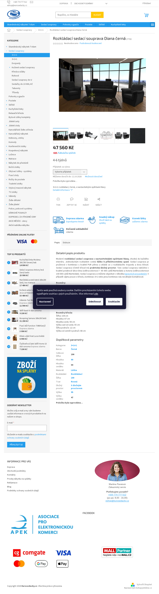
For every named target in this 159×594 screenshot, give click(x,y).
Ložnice (12, 154)
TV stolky (13, 192)
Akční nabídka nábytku (19, 225)
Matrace (12, 158)
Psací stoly (14, 175)
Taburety (16, 88)
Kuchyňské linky (16, 109)
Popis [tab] (57, 242)
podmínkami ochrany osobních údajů (26, 436)
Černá (74, 349)
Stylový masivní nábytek (20, 187)
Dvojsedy (16, 63)
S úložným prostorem (76, 387)
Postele (12, 100)
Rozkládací (76, 374)
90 (72, 359)
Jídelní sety (14, 121)
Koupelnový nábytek (18, 150)
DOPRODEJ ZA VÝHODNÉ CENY (22, 216)
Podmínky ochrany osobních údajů (23, 490)
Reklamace (12, 482)
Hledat (97, 14)
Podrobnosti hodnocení (91, 43)
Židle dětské (14, 200)
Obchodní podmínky (83, 3)
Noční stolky (14, 167)
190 (72, 377)
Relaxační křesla (16, 113)
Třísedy (15, 92)
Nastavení (45, 301)
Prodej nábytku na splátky (19, 478)
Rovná (74, 381)
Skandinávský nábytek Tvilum (22, 46)
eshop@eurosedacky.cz (117, 500)
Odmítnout (95, 301)
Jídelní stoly (14, 125)
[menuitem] (21, 24)
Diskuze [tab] (66, 242)
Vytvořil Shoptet (144, 584)
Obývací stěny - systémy (20, 171)
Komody (12, 142)
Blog (9, 486)
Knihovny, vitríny (16, 138)
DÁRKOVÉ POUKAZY (18, 212)
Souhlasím (114, 301)
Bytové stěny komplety (19, 117)
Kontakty (11, 474)
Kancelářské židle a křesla (21, 129)
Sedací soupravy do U (22, 79)
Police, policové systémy (20, 208)
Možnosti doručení (93, 176)
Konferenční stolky (17, 146)
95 (72, 392)
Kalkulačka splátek (67, 153)
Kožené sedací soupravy (23, 67)
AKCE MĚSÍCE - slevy (18, 221)
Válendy (12, 196)
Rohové (15, 75)
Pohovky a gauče (17, 96)
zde (96, 293)
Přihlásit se (16, 444)
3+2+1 (14, 59)
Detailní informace (61, 190)
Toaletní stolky (16, 183)
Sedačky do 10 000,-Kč (22, 84)
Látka (74, 370)
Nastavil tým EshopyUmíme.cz (138, 588)
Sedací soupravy (16, 51)
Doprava (64, 3)
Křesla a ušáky (18, 71)
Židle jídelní (14, 204)
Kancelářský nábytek (18, 133)
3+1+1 (14, 55)
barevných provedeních (136, 273)
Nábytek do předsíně (18, 163)
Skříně (12, 104)
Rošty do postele (17, 179)
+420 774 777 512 (117, 494)
